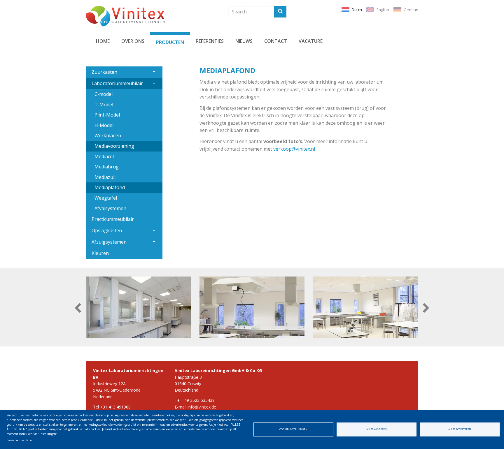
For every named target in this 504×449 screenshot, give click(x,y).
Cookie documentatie (19, 440)
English (383, 9)
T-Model (103, 104)
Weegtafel (105, 198)
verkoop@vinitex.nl (294, 149)
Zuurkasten (104, 72)
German (411, 9)
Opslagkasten (107, 230)
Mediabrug (106, 166)
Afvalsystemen (110, 208)
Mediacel (104, 156)
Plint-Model (107, 115)
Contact (275, 41)
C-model (103, 94)
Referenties (210, 41)
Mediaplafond (109, 187)
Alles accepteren (459, 429)
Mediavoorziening (114, 146)
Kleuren (100, 253)
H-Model (103, 125)
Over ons (132, 41)
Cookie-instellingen (293, 429)
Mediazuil (105, 177)
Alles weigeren (376, 429)
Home (103, 41)
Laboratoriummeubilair (117, 83)
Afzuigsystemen (109, 242)
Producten (170, 42)
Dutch (357, 9)
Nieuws (244, 41)
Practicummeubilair (113, 219)
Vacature (311, 41)
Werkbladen (107, 135)
